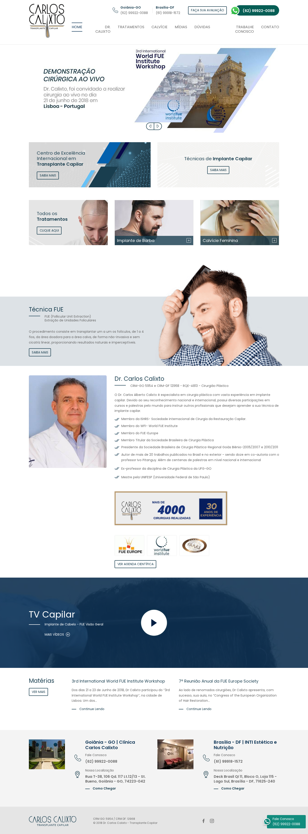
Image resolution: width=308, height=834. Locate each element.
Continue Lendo (91, 709)
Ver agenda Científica (135, 564)
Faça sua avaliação (207, 10)
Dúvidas (202, 27)
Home (77, 27)
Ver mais (38, 692)
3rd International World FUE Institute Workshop (118, 681)
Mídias (181, 27)
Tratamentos (131, 27)
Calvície (160, 27)
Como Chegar (104, 788)
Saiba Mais (40, 352)
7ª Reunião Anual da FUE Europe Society (218, 681)
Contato (270, 27)
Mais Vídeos (54, 634)
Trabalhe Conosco (244, 29)
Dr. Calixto (102, 29)
